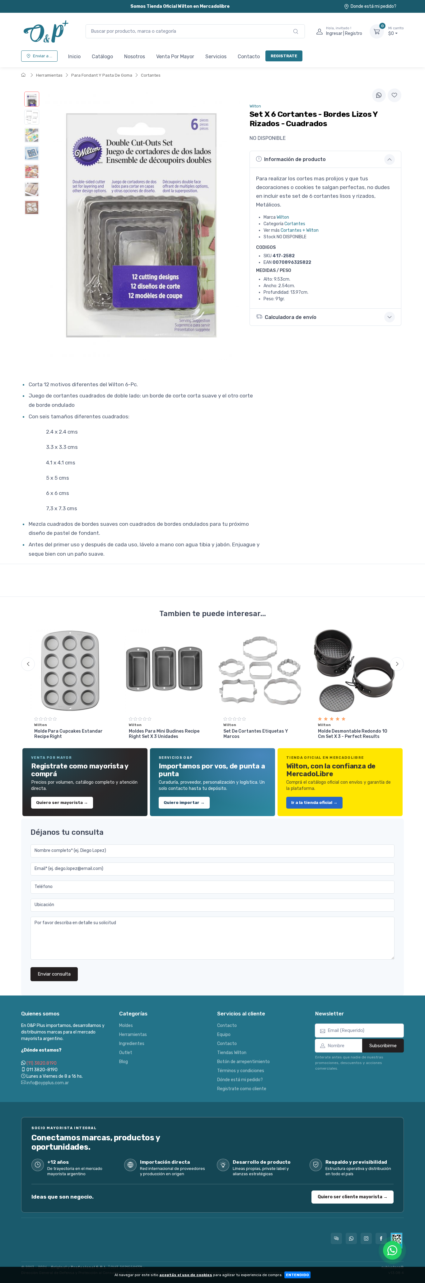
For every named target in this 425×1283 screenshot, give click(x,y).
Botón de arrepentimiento (243, 1061)
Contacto (249, 56)
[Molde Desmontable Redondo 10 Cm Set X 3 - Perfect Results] (354, 670)
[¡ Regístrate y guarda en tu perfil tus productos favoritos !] (394, 95)
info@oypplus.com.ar (47, 1083)
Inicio (74, 56)
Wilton (283, 217)
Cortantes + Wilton (300, 230)
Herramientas (49, 75)
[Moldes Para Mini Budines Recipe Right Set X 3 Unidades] (165, 670)
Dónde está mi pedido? (240, 1079)
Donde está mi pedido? (373, 6)
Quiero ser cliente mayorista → (353, 1196)
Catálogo (102, 56)
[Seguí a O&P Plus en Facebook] (381, 1238)
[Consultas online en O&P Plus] (336, 1238)
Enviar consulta (54, 974)
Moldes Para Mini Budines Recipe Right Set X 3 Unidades (164, 734)
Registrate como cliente (241, 1088)
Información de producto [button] (295, 159)
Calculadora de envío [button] (290, 317)
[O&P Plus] (47, 31)
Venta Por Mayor (175, 56)
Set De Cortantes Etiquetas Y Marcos (255, 734)
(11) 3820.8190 (41, 1063)
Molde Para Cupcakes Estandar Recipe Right (68, 734)
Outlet (125, 1052)
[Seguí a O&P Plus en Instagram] (366, 1238)
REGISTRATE (284, 56)
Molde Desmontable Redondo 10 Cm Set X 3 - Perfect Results (352, 734)
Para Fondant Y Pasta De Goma (101, 75)
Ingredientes (131, 1043)
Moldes (126, 1025)
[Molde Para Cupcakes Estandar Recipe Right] (70, 670)
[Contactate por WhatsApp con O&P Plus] (351, 1238)
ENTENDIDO (297, 1275)
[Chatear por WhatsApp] (392, 1250)
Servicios (216, 56)
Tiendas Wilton (231, 1052)
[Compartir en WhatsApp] (379, 95)
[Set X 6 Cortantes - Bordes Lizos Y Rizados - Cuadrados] (31, 99)
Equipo (224, 1034)
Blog (123, 1061)
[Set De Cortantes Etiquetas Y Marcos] (259, 670)
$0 (396, 31)
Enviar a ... (42, 56)
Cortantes (151, 75)
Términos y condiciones (240, 1070)
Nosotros (134, 56)
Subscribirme (383, 1045)
